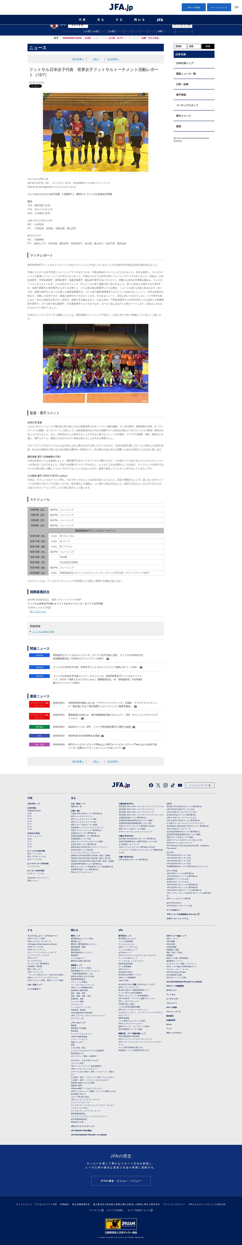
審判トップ (75, 935)
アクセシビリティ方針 (46, 1204)
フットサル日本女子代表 (43, 631)
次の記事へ (113, 59)
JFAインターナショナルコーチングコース (88, 1015)
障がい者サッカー (34, 969)
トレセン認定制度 (125, 941)
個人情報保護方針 (81, 1204)
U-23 (29, 813)
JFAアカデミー (124, 969)
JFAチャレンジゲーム (36, 949)
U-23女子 (88, 38)
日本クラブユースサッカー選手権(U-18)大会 (137, 826)
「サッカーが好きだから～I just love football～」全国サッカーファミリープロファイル (47, 976)
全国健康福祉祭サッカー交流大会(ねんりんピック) (187, 866)
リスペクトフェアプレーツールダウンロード (89, 1116)
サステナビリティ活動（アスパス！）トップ (136, 984)
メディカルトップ (78, 1022)
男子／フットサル (34, 853)
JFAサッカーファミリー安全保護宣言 (133, 995)
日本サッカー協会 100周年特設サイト (181, 966)
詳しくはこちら (38, 611)
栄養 (73, 1044)
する (120, 19)
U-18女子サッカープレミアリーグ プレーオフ (185, 823)
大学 (144, 38)
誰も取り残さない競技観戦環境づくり (133, 990)
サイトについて (24, 1204)
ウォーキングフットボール (38, 955)
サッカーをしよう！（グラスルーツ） (42, 935)
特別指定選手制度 (125, 963)
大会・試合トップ (78, 803)
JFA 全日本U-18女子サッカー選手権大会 (183, 820)
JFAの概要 (170, 941)
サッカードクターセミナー (82, 1033)
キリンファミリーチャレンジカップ (41, 952)
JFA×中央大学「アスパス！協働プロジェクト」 (137, 998)
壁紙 (178, 126)
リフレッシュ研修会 (79, 981)
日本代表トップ (184, 63)
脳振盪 (73, 1025)
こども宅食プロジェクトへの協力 (132, 1020)
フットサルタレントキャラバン (131, 960)
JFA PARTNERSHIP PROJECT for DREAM (89, 1134)
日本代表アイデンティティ (38, 877)
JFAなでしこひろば (35, 946)
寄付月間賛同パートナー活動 (130, 1029)
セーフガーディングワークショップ (85, 1110)
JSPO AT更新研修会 (79, 1036)
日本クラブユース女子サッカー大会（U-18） (185, 839)
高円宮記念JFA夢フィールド (129, 974)
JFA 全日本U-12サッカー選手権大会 (133, 859)
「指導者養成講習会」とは (82, 973)
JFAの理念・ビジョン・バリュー (121, 1180)
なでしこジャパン (71, 38)
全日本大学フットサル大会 (177, 881)
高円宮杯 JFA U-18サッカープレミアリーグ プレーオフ (141, 814)
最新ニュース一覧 (186, 73)
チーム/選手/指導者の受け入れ (130, 1047)
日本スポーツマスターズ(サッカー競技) (87, 841)
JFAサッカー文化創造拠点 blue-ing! (182, 914)
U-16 (144, 31)
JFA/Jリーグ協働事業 (127, 977)
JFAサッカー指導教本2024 (82, 987)
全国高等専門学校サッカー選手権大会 (86, 863)
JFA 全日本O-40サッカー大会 (179, 855)
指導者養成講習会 (78, 979)
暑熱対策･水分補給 (78, 1028)
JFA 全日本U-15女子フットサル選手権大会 (184, 890)
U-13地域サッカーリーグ (129, 844)
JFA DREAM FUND (174, 974)
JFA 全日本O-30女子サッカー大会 (180, 809)
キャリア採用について (138, 1210)
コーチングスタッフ (187, 105)
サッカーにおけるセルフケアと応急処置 (87, 1050)
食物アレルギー (77, 1042)
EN (237, 7)
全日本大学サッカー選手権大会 (83, 844)
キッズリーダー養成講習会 (38, 963)
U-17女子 (120, 38)
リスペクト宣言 (77, 1063)
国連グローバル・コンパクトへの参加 (133, 1026)
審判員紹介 (75, 949)
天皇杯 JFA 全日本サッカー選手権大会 (86, 813)
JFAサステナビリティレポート (130, 1023)
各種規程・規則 (172, 949)
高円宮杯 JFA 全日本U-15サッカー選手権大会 (137, 838)
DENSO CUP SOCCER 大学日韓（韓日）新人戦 (90, 858)
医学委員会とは (77, 1053)
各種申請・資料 (77, 998)
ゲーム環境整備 (124, 966)
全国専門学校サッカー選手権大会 (84, 869)
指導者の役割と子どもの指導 (82, 1082)
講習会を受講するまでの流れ (82, 976)
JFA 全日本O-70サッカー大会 (179, 863)
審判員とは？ (76, 941)
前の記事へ (78, 59)
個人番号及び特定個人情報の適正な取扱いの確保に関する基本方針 (126, 1204)
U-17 (136, 31)
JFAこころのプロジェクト (129, 1001)
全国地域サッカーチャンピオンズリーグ (87, 827)
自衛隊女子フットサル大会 (177, 878)
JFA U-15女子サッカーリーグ (179, 828)
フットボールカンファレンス (82, 984)
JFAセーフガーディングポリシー (84, 1068)
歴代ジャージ (183, 115)
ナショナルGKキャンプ (127, 949)
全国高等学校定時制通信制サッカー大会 (135, 823)
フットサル (169, 31)
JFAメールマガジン (174, 1032)
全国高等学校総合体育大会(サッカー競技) (136, 820)
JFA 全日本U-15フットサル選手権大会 (182, 887)
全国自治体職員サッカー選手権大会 (85, 835)
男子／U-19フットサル (36, 856)
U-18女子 (112, 38)
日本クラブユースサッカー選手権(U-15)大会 (137, 847)
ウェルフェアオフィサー (81, 1102)
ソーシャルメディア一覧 (200, 785)
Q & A (168, 1024)
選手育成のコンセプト (127, 938)
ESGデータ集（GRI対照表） (178, 958)
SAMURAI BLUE (71, 31)
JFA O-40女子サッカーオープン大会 (181, 812)
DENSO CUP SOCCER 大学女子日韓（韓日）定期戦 (92, 861)
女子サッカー (171, 990)
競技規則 (74, 955)
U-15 (152, 31)
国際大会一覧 (76, 806)
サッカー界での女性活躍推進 (130, 992)
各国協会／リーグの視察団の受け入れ (133, 1050)
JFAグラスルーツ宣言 (36, 938)
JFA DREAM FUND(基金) (81, 1130)
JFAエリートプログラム (128, 946)
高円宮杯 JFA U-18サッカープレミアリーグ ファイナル (141, 806)
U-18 (128, 31)
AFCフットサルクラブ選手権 (178, 898)
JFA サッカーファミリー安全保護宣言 (86, 1066)
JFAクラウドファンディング (82, 1126)
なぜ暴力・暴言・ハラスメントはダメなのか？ (90, 1080)
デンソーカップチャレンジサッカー (85, 852)
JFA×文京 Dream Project (176, 972)
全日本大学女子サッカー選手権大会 (181, 814)
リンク (169, 1028)
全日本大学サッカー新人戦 (82, 849)
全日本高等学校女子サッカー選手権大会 (183, 831)
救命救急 (74, 1030)
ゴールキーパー (77, 1004)
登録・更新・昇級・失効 (81, 995)
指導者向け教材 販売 (79, 990)
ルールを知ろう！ (174, 910)
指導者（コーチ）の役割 (81, 967)
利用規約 (64, 1204)
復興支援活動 (123, 1017)
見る (101, 19)
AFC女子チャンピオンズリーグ (179, 842)
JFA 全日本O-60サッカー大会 (179, 860)
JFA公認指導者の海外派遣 (81, 1012)
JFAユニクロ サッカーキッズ (39, 941)
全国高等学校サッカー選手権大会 (132, 817)
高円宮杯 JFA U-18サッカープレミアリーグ (136, 809)
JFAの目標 (170, 944)
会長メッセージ (172, 938)
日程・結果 (182, 84)
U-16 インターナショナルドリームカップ (135, 831)
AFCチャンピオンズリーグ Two (83, 821)
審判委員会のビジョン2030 (82, 938)
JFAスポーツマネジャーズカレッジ (132, 1009)
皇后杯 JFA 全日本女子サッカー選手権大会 (184, 806)
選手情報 (181, 94)
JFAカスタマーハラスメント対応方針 (207, 1204)
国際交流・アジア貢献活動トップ (132, 1033)
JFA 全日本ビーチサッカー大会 (179, 905)
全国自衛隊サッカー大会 (81, 838)
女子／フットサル (34, 859)
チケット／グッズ (173, 1011)
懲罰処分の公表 (77, 1121)
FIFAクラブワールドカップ (82, 872)
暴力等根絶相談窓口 (79, 1119)
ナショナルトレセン (126, 944)
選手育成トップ (124, 935)
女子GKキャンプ (125, 952)
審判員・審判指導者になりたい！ (84, 944)
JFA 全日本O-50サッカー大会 (179, 857)
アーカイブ (95, 1210)
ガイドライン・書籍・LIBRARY (84, 1056)
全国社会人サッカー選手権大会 (83, 833)
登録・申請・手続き (174, 952)
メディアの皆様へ (115, 1210)
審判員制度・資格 (78, 946)
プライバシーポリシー (174, 1204)
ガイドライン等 (77, 1018)
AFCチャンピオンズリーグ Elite (83, 819)
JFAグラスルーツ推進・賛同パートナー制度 (45, 980)
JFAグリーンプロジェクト (129, 987)
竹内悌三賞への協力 (126, 1004)
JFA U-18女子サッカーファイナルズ (181, 817)
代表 (83, 19)
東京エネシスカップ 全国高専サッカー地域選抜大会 (92, 866)
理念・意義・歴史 (78, 993)
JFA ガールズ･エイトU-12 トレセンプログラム (137, 955)
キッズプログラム (34, 960)
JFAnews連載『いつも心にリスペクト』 (87, 1088)
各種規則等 (170, 1020)
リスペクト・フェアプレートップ (84, 1060)
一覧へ (95, 59)
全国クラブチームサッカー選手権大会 (86, 830)
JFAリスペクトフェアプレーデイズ (85, 1099)
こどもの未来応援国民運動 (129, 1006)
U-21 (104, 31)
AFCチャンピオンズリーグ (82, 816)
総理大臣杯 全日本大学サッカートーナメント (89, 847)
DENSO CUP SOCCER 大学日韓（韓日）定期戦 (90, 855)
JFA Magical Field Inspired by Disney (42, 944)
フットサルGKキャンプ (127, 958)
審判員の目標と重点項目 (81, 960)
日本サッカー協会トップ (176, 935)
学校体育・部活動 (34, 966)
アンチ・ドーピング (79, 1039)
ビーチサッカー (184, 31)
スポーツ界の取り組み (80, 1096)
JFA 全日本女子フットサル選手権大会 (182, 876)
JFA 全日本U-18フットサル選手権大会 (182, 884)
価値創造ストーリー (174, 960)
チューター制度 (77, 1001)
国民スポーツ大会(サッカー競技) (84, 824)
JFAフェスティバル (35, 971)
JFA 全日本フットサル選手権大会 (180, 873)
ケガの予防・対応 (78, 1047)
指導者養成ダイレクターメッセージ (85, 970)
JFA (120, 930)
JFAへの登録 (193, 7)
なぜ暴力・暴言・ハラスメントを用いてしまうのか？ (92, 1077)
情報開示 (170, 955)
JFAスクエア (32, 957)
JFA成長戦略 (171, 946)
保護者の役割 (76, 1085)
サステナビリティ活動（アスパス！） (181, 963)
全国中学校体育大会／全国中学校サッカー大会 (138, 841)
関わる (140, 19)
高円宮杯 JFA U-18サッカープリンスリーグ (136, 812)
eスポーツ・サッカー (36, 873)
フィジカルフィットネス (81, 1007)
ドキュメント (171, 1003)
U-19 (120, 31)
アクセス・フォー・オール (177, 969)
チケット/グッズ (219, 7)
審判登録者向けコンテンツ (82, 952)
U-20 (29, 838)
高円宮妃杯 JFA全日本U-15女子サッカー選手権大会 (188, 826)
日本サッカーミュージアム (177, 918)
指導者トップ (76, 965)
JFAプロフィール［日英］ (177, 977)
